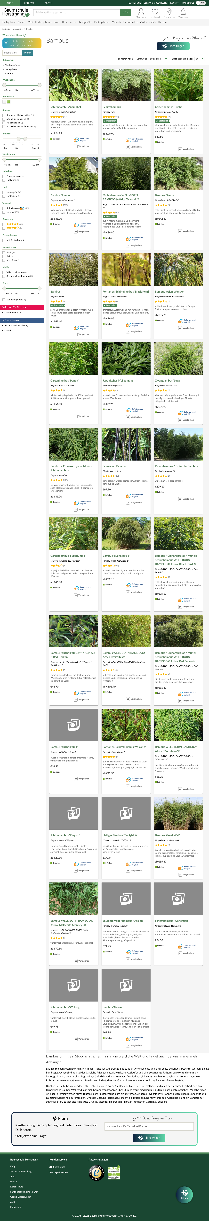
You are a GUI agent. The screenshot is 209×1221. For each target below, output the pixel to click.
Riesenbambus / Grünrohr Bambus (176, 466)
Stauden (22, 22)
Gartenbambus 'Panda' (64, 380)
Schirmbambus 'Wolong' (65, 1007)
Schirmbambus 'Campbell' (66, 107)
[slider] (4, 85)
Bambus (55, 291)
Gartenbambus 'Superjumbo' (68, 555)
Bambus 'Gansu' (112, 1007)
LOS (125, 12)
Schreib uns (59, 1167)
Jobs (12, 1177)
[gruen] (8, 102)
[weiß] (4, 102)
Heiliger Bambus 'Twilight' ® (120, 835)
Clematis (116, 22)
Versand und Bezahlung (16, 325)
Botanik (49, 3)
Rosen (57, 22)
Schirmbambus (112, 107)
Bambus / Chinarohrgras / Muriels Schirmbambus (71, 468)
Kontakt (174, 3)
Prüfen (27, 53)
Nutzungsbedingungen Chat (24, 1192)
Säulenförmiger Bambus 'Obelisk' (123, 920)
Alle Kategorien (12, 65)
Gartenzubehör (148, 22)
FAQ (12, 1166)
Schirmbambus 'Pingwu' (65, 835)
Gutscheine (135, 3)
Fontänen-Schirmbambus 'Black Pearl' (126, 291)
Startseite (6, 29)
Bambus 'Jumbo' (60, 195)
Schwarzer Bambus (114, 466)
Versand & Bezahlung (155, 3)
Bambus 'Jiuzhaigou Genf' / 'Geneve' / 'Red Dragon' (73, 655)
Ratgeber (29, 3)
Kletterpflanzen (102, 22)
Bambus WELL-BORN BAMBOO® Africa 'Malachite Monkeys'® (71, 922)
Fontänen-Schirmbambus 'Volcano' (124, 747)
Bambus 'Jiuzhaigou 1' (116, 555)
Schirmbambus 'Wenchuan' (172, 920)
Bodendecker (69, 22)
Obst (30, 22)
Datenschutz (16, 1187)
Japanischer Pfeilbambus (118, 380)
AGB (12, 1202)
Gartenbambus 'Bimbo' (169, 107)
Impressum (15, 1207)
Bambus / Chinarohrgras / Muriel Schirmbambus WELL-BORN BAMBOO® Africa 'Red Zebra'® (175, 657)
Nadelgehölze (85, 22)
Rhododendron (130, 22)
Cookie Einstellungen (20, 1197)
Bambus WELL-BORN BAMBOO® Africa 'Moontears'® (176, 749)
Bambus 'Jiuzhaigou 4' (64, 747)
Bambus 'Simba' (164, 195)
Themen (162, 22)
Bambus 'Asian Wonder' (169, 291)
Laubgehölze (9, 22)
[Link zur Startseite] (16, 12)
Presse (13, 1182)
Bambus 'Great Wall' (167, 835)
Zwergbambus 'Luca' (167, 380)
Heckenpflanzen (43, 22)
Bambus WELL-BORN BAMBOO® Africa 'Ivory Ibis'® (124, 655)
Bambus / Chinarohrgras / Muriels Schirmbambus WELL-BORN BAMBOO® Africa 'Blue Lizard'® (176, 560)
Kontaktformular (12, 313)
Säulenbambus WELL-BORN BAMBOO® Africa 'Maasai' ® (121, 197)
